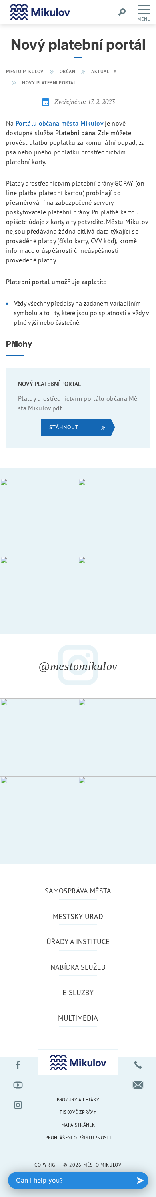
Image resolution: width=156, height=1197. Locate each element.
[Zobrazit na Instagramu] (39, 517)
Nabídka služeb (78, 967)
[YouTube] (18, 1085)
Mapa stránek (78, 1125)
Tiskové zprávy (78, 1112)
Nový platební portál (49, 83)
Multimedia (78, 1017)
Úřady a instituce (78, 941)
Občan (68, 71)
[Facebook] (18, 1065)
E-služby (78, 992)
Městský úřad (78, 916)
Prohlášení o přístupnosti (78, 1138)
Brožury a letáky (78, 1100)
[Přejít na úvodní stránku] (40, 12)
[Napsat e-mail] (138, 1085)
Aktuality (104, 71)
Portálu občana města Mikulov (59, 123)
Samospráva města (78, 890)
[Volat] (138, 1065)
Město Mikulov (25, 71)
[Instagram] (18, 1105)
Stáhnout (64, 427)
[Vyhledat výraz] (122, 12)
